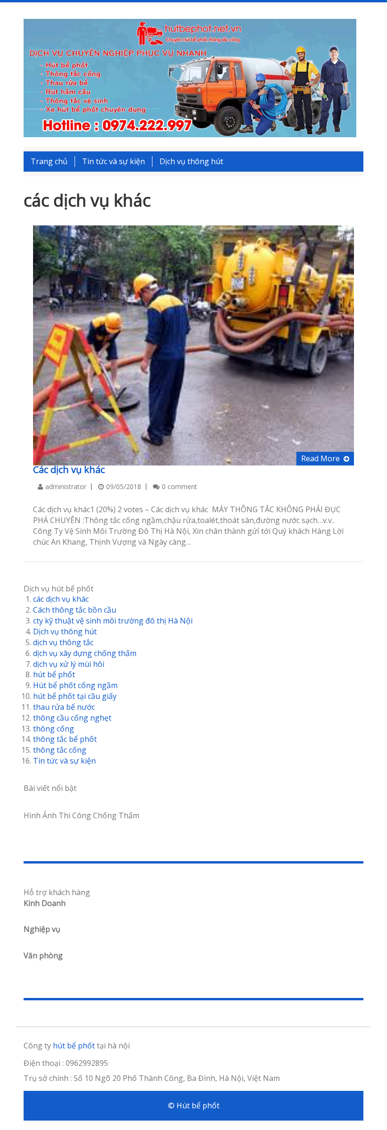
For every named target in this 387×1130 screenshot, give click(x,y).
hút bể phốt (54, 674)
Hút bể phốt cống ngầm (75, 685)
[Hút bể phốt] (190, 77)
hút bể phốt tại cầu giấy (75, 696)
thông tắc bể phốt (65, 739)
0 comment (179, 486)
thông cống (53, 728)
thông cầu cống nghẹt (72, 718)
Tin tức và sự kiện (113, 161)
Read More (320, 458)
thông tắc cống (59, 750)
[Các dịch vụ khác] (193, 345)
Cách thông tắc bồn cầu (74, 610)
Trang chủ (49, 161)
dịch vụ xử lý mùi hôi (68, 664)
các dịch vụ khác (61, 599)
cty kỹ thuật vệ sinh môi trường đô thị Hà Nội (113, 620)
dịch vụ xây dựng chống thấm (84, 653)
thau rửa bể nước (64, 707)
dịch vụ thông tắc (63, 642)
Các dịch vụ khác (69, 469)
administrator (65, 486)
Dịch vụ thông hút (191, 161)
